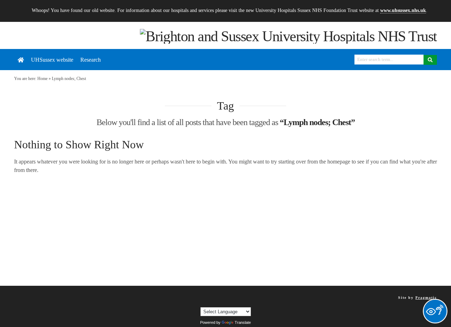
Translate (243, 322)
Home (42, 78)
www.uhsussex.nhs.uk (403, 10)
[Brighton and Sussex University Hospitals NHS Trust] (288, 35)
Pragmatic (426, 298)
